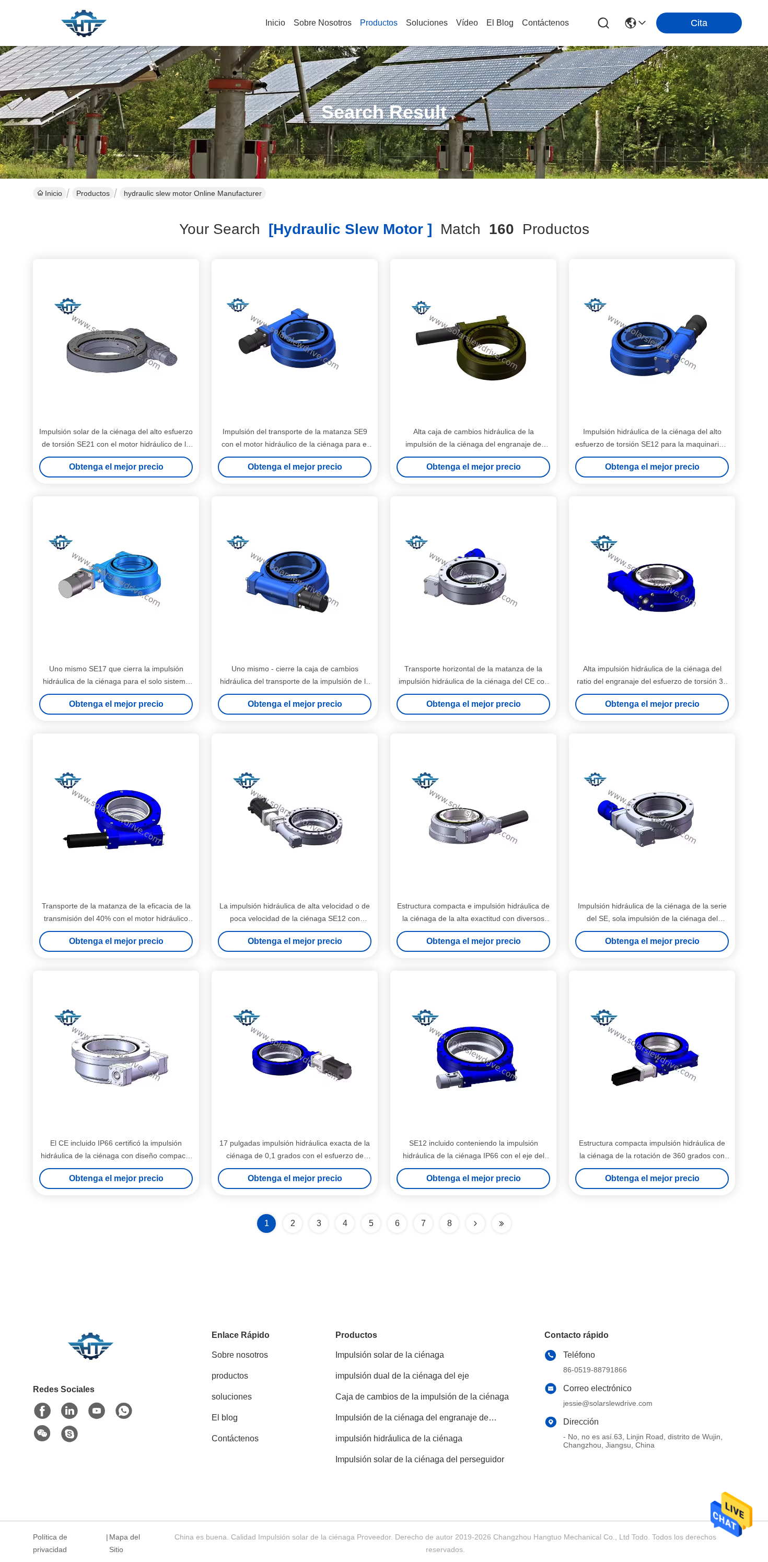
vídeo (467, 22)
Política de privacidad (50, 1543)
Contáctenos (235, 1438)
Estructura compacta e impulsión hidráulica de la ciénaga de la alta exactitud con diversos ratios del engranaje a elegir (473, 918)
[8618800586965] (123, 1411)
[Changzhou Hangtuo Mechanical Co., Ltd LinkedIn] (69, 1411)
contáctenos (545, 22)
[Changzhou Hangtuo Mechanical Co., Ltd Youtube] (96, 1411)
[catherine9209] (69, 1434)
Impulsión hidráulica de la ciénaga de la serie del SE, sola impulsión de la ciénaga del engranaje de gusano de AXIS (652, 918)
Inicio (275, 22)
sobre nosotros (323, 22)
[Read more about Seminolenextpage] (475, 1223)
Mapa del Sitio (124, 1543)
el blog (500, 22)
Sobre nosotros (240, 1354)
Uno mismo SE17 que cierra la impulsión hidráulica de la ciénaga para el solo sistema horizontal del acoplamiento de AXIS (116, 681)
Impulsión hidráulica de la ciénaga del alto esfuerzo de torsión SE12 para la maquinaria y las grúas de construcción (652, 444)
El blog (225, 1417)
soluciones (427, 22)
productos (379, 22)
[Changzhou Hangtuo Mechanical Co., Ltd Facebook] (42, 1411)
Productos (93, 193)
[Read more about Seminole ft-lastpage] (501, 1223)
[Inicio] (90, 1358)
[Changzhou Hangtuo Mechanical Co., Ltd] (83, 23)
